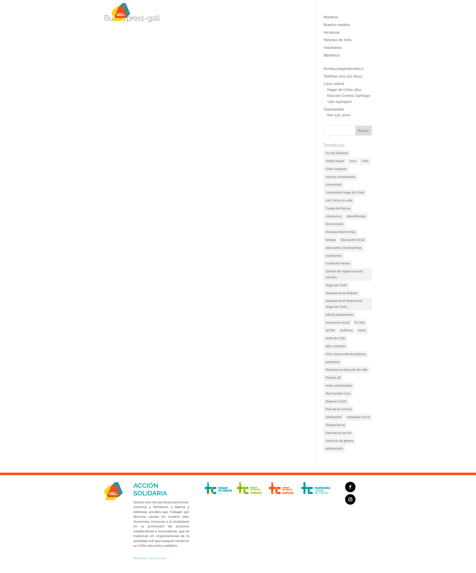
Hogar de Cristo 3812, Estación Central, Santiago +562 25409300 (348, 96)
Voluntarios (333, 48)
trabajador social (358, 417)
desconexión (334, 224)
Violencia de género (339, 441)
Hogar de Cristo (336, 285)
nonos (362, 330)
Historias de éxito (337, 40)
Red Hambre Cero (338, 393)
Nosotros (196, 13)
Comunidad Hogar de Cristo (345, 192)
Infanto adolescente (339, 314)
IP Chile (360, 322)
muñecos (346, 330)
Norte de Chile (335, 338)
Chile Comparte (336, 169)
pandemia (333, 362)
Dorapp (358, 13)
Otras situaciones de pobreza (346, 354)
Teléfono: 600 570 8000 (343, 76)
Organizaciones (221, 13)
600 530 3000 (339, 115)
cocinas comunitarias (340, 177)
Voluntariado (334, 109)
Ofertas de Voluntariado (278, 13)
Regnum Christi (336, 401)
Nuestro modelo (337, 25)
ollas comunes (336, 346)
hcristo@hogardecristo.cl (344, 69)
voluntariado (334, 448)
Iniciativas (332, 32)
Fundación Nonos (338, 263)
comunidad (334, 184)
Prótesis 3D (333, 377)
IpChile (330, 330)
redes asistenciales (339, 385)
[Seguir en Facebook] (350, 487)
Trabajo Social (335, 425)
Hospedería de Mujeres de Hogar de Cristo (344, 304)
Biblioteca (332, 55)
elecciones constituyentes (344, 248)
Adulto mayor (335, 161)
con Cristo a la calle (339, 200)
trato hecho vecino (338, 433)
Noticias (340, 13)
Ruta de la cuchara (339, 409)
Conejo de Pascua (338, 208)
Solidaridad (334, 417)
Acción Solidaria (337, 153)
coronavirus (334, 216)
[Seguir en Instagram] (350, 499)
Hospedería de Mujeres (342, 293)
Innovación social (338, 322)
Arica (353, 161)
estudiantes (334, 256)
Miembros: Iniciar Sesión (150, 558)
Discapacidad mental (341, 232)
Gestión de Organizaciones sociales (344, 274)
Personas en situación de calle (347, 370)
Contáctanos (313, 13)
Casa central (334, 84)
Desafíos (246, 13)
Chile (364, 161)
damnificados (356, 216)
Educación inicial (352, 240)
